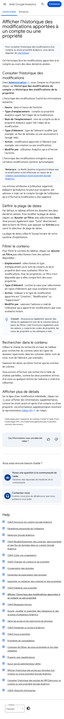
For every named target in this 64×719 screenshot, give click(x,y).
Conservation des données (20, 568)
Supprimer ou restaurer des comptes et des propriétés (34, 581)
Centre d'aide (9, 12)
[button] (4, 4)
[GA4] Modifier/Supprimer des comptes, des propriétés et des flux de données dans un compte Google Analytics (34, 545)
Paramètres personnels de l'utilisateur (25, 528)
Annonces (23, 12)
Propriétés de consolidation (21, 640)
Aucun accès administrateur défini (24, 664)
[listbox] (15, 708)
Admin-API (27, 410)
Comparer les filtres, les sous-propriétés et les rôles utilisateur (32, 649)
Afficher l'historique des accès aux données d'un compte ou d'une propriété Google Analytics (31, 672)
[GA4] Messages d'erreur (19, 604)
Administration (17, 82)
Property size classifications (21, 657)
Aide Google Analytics (22, 4)
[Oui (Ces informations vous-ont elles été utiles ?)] (48, 439)
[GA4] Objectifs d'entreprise (21, 690)
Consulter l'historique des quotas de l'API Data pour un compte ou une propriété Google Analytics (34, 682)
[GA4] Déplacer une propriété (22, 588)
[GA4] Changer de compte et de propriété (28, 562)
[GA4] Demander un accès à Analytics (26, 627)
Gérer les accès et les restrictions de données (30, 621)
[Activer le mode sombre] (28, 708)
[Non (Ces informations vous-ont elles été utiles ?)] (56, 439)
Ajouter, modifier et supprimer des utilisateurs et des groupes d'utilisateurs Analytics (33, 613)
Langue (11, 705)
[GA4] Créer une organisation (21, 555)
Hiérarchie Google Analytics (20, 535)
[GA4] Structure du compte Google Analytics (29, 522)
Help (6, 515)
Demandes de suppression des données (27, 575)
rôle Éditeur (23, 53)
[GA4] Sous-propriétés (18, 634)
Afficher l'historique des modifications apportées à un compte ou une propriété (33, 596)
